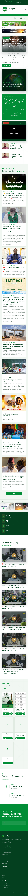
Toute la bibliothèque (6, 689)
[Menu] (25, 9)
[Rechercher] (22, 9)
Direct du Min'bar (5, 856)
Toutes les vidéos (5, 545)
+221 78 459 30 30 (5, 887)
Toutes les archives (21, 171)
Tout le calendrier (5, 779)
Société (3, 875)
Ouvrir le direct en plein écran (15, 140)
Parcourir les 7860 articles (13, 494)
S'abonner (5, 826)
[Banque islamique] (14, 31)
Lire (5, 713)
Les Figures (4, 873)
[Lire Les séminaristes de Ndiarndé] (20, 700)
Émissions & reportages (6, 861)
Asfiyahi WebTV (5, 854)
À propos (3, 877)
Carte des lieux (5, 871)
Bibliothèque (4, 863)
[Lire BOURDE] (7, 700)
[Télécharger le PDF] (11, 713)
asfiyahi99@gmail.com (6, 885)
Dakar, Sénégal (5, 883)
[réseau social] (22, 2)
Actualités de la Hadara (6, 852)
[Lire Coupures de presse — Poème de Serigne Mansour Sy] (7, 749)
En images (4, 859)
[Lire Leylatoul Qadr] (7, 725)
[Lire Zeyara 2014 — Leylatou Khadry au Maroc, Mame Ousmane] (20, 725)
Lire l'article (5, 65)
